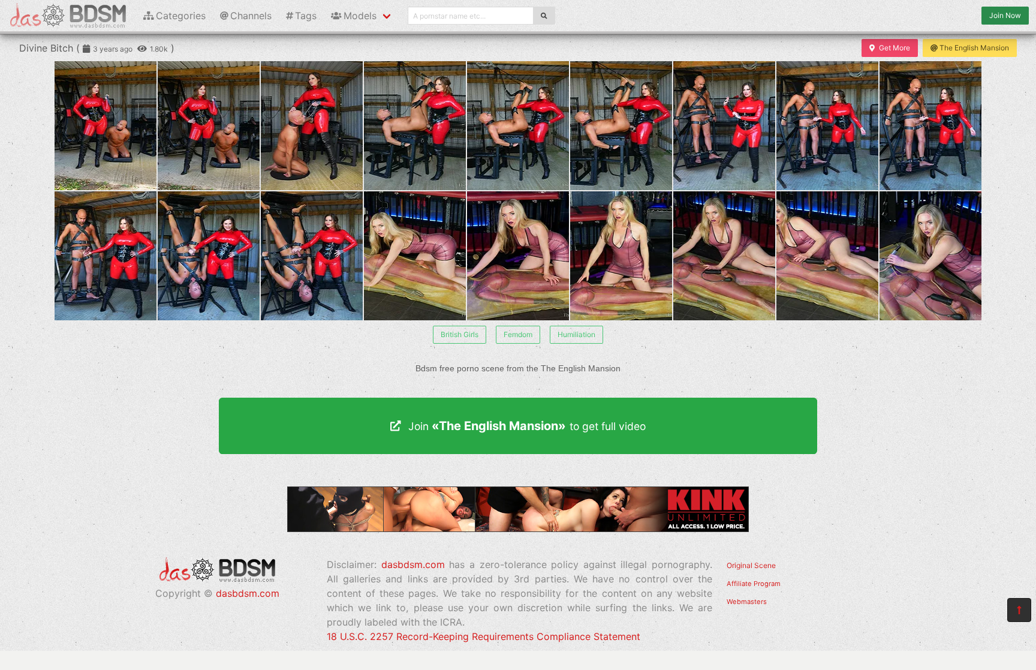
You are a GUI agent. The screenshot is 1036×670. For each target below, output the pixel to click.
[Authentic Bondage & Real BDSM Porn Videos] (518, 528)
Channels (251, 16)
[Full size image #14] (621, 255)
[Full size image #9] (105, 255)
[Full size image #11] (312, 255)
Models (360, 16)
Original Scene (751, 565)
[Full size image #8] (930, 125)
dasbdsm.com (247, 593)
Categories (181, 16)
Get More (894, 47)
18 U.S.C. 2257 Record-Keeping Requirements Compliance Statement (483, 636)
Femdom (518, 334)
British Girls (459, 334)
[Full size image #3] (415, 125)
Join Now (1005, 15)
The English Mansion (974, 47)
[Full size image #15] (724, 255)
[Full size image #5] (621, 125)
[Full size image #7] (827, 125)
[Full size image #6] (724, 125)
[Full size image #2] (312, 125)
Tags (306, 16)
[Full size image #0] (105, 125)
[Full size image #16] (827, 255)
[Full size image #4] (518, 125)
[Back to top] (1019, 610)
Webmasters (747, 601)
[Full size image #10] (209, 255)
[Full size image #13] (518, 255)
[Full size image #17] (930, 255)
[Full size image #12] (415, 255)
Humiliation (576, 334)
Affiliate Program (754, 583)
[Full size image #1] (209, 125)
